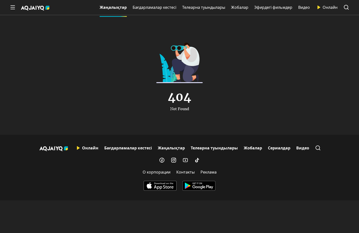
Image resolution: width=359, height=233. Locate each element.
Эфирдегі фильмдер (273, 7)
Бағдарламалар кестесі (154, 7)
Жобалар (239, 7)
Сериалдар (279, 148)
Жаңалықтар (113, 7)
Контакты (185, 172)
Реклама (209, 172)
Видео (304, 7)
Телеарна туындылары (203, 7)
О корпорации (156, 172)
